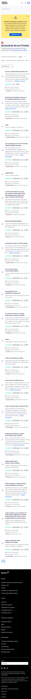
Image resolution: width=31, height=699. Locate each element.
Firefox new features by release (14, 358)
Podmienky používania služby (10, 688)
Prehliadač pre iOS (6, 610)
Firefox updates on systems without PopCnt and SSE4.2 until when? (15, 484)
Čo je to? (3, 644)
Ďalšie (27, 60)
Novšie (3, 560)
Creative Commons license (9, 682)
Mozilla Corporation (14, 673)
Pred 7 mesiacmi (25, 137)
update (20, 56)
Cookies (3, 694)
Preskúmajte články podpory (9, 593)
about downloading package (13, 221)
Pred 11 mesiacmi (21, 506)
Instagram (7, 668)
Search (22, 3)
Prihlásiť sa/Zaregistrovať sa (9, 641)
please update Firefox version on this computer (12, 462)
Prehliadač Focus (6, 613)
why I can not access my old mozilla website (11, 270)
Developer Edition (6, 621)
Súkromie (4, 691)
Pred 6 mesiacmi (23, 118)
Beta (2, 624)
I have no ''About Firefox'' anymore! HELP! (16, 406)
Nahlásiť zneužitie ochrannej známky (12, 582)
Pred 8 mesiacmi (21, 214)
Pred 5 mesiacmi (20, 91)
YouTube (4, 668)
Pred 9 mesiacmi (23, 262)
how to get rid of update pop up (14, 380)
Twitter (3, 588)
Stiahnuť (3, 602)
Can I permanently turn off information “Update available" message (16, 144)
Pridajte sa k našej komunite (9, 590)
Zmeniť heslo (5, 646)
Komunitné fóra (6, 9)
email (6, 125)
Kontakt (3, 696)
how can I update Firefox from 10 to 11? (16, 71)
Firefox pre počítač (6, 604)
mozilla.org (4, 686)
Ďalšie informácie (15, 34)
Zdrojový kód (5, 585)
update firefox (9, 173)
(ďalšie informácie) (20, 81)
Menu (25, 3)
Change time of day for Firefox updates (16, 243)
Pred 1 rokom (18, 534)
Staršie (3, 561)
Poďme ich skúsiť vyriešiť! (19, 50)
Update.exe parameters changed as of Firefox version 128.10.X (14, 434)
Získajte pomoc (5, 652)
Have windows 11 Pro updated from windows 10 (12, 292)
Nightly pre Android (7, 632)
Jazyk (2, 660)
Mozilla (5, 573)
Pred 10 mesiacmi (24, 454)
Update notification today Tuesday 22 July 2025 (12, 541)
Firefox (8, 87)
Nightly (3, 629)
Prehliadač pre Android (8, 607)
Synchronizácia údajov (7, 649)
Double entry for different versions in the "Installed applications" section (16, 98)
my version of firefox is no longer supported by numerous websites (15, 314)
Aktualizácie (15, 87)
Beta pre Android (6, 627)
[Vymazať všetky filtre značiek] (24, 57)
